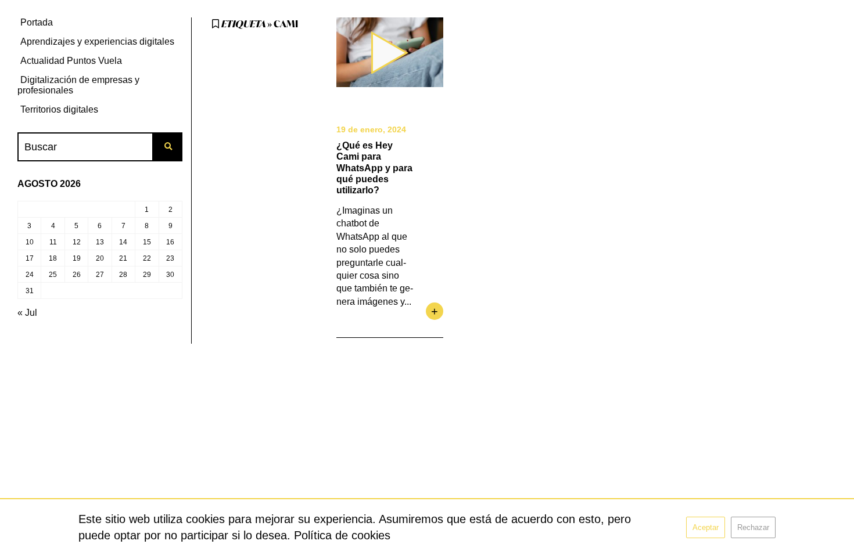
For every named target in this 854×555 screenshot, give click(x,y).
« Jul (27, 313)
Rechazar (753, 527)
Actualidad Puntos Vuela (71, 61)
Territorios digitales (59, 109)
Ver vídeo (389, 52)
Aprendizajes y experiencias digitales (97, 41)
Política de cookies (342, 535)
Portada (36, 22)
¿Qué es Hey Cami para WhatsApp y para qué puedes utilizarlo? (374, 167)
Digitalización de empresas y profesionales (78, 85)
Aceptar (705, 527)
